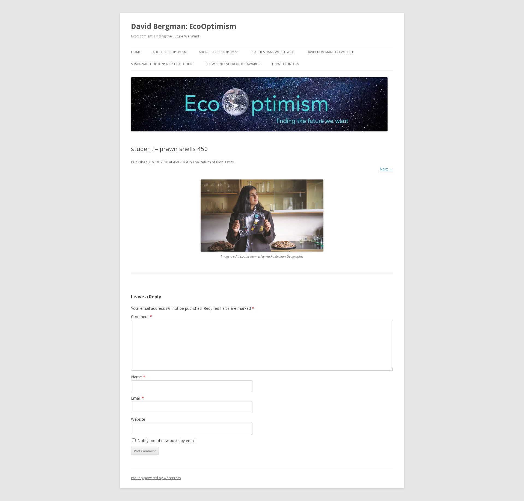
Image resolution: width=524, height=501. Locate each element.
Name (138, 376)
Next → (386, 169)
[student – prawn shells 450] (262, 215)
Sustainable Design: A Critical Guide (162, 64)
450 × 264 (180, 162)
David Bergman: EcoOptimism (183, 26)
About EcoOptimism (170, 52)
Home (136, 52)
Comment (141, 316)
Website (138, 419)
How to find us (285, 64)
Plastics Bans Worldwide (272, 52)
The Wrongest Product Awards (232, 64)
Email (137, 398)
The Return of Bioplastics (213, 162)
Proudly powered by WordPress (156, 478)
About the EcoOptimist (219, 52)
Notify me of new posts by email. (167, 440)
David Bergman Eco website (330, 52)
